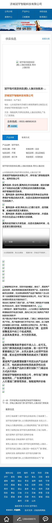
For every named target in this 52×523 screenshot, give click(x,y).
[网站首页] (6, 519)
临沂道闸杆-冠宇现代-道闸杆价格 (19, 435)
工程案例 (26, 17)
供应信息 (43, 11)
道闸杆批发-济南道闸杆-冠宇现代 (19, 439)
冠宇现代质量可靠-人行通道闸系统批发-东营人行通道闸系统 (27, 421)
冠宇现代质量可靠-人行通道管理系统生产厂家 (25, 458)
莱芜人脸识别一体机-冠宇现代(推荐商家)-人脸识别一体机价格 (27, 444)
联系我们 (43, 17)
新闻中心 (8, 17)
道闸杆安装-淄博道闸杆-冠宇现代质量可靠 (23, 453)
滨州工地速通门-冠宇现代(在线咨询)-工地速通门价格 (27, 416)
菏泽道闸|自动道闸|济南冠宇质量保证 (25, 400)
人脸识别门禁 (35, 172)
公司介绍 (8, 11)
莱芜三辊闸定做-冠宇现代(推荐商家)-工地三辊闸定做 (27, 430)
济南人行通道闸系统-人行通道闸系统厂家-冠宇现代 (27, 425)
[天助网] (14, 510)
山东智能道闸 (8, 172)
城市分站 (9, 473)
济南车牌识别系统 (21, 172)
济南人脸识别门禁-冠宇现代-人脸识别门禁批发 (29, 403)
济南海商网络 (39, 510)
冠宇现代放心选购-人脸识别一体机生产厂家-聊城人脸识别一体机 (27, 449)
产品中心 (26, 11)
